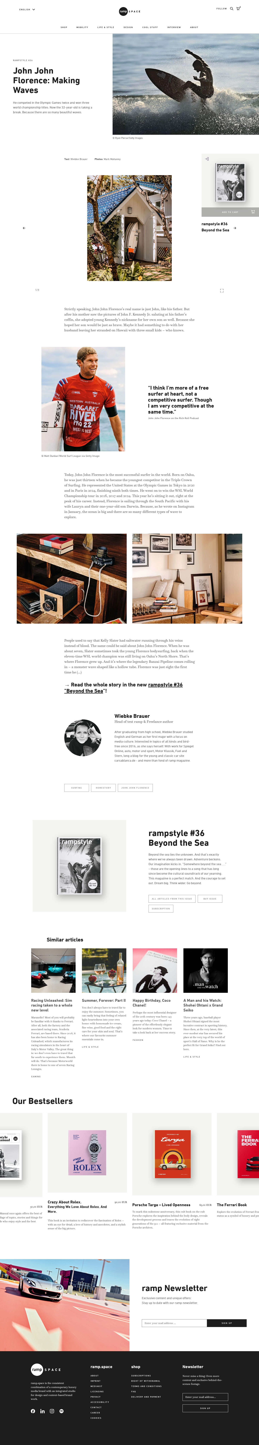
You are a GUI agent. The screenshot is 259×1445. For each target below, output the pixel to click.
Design (128, 27)
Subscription (161, 908)
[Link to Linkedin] (45, 1411)
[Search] (230, 8)
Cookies (96, 1418)
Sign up (227, 1323)
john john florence (135, 787)
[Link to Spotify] (64, 1411)
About (194, 27)
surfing (76, 787)
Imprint (96, 1381)
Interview (174, 27)
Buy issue (210, 898)
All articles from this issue (172, 898)
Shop (64, 27)
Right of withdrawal (146, 1381)
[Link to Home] (129, 11)
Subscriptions (141, 1375)
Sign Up (205, 1408)
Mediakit (97, 1386)
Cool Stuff (150, 27)
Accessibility (100, 1402)
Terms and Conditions (146, 1386)
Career (95, 1412)
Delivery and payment (146, 1396)
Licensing (97, 1391)
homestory (103, 787)
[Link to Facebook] (35, 1411)
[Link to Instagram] (54, 1411)
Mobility (82, 27)
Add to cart (230, 212)
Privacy (96, 1396)
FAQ (133, 1391)
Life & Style (105, 27)
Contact (96, 1407)
